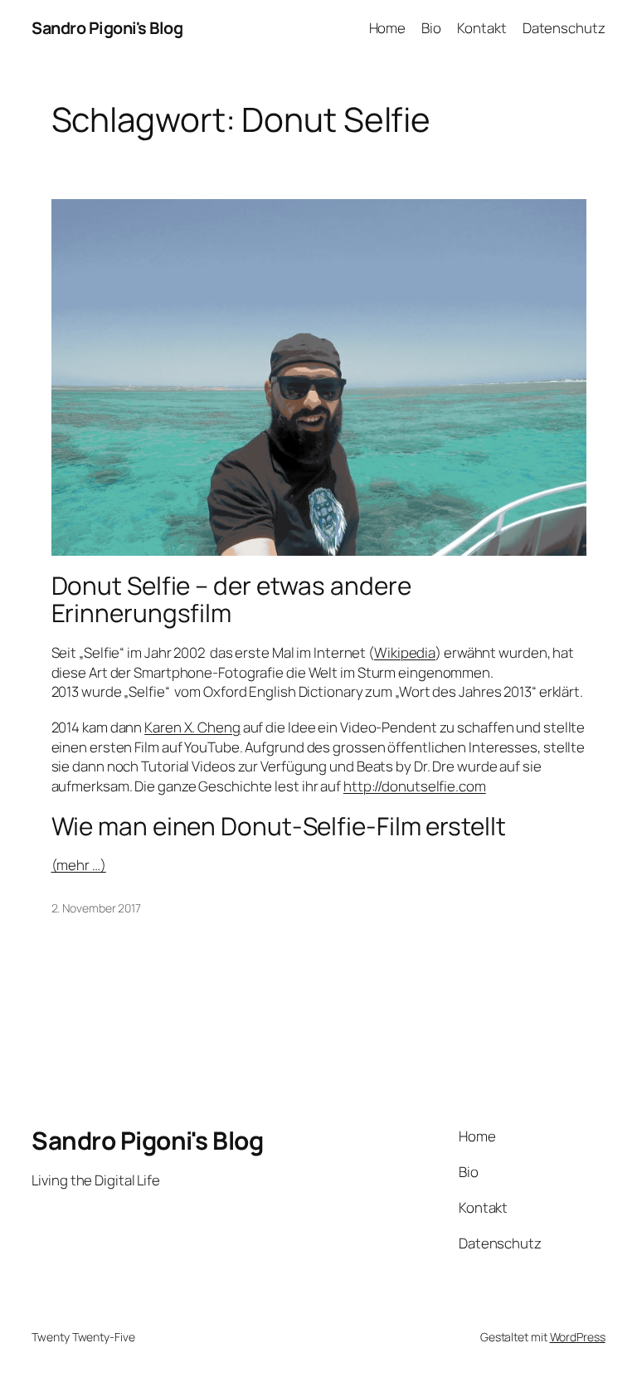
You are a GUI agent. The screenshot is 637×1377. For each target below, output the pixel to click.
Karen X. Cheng (192, 727)
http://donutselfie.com (414, 786)
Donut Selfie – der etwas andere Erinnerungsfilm (231, 599)
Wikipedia (404, 652)
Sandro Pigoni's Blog (107, 28)
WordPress (577, 1337)
